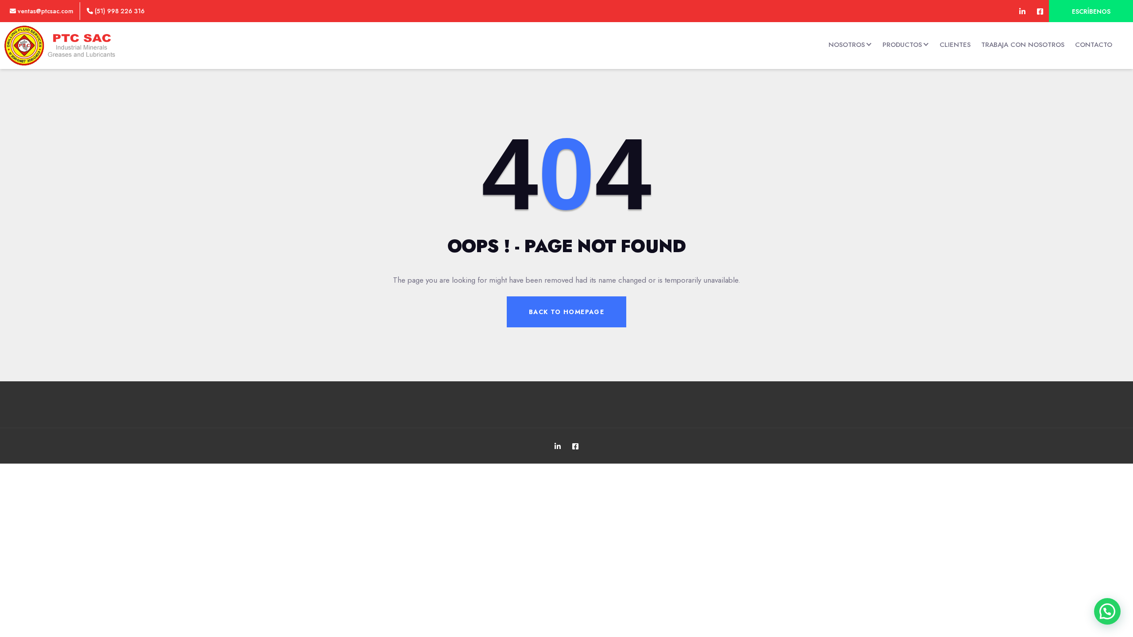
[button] (1107, 611)
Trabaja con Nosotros (1022, 45)
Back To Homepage (566, 311)
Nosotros (847, 45)
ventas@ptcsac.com (44, 11)
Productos (902, 45)
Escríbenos (1091, 11)
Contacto (1093, 45)
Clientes (955, 45)
